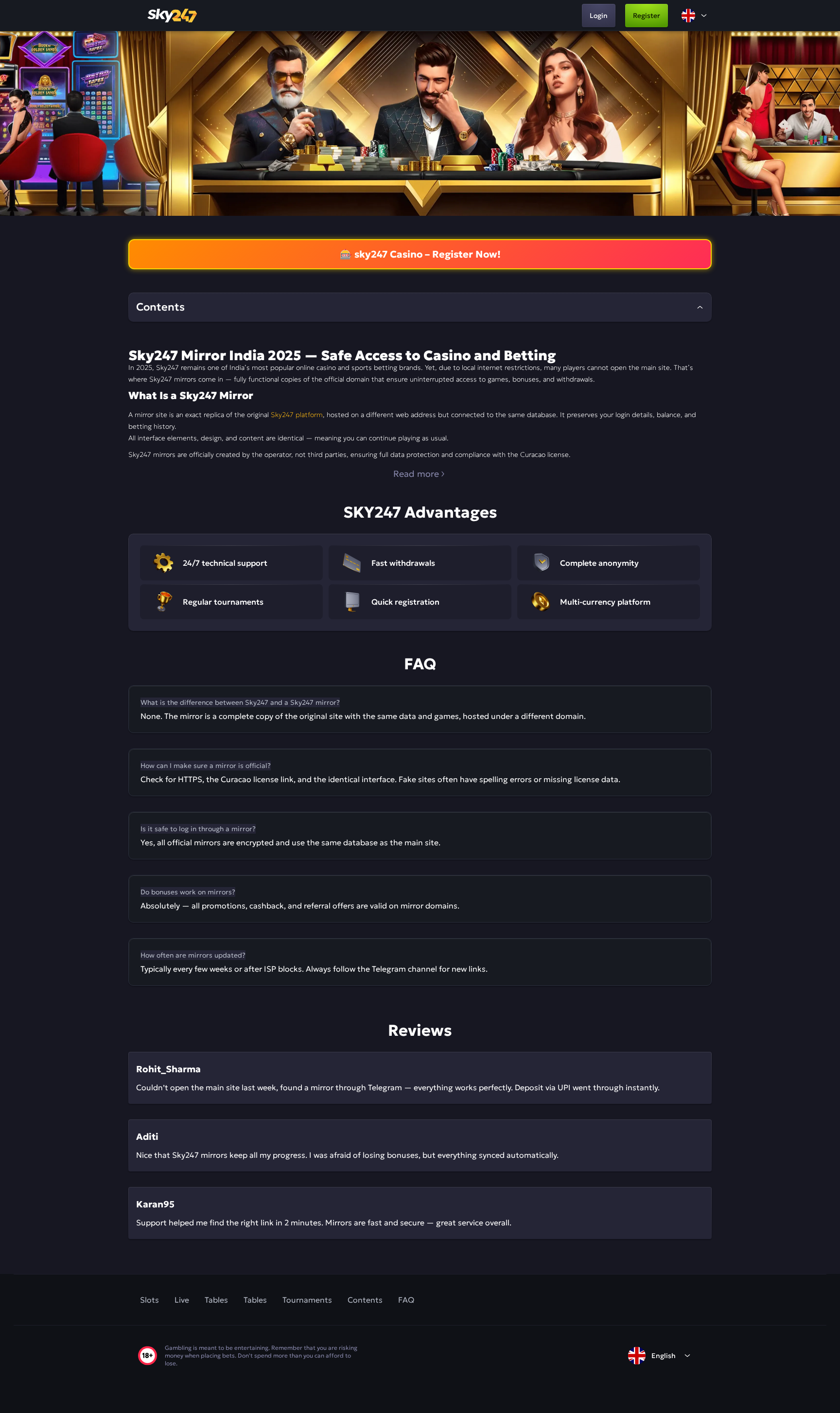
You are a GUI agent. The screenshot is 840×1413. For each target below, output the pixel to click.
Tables (216, 1300)
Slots (149, 1300)
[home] (173, 15)
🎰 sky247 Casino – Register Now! (420, 254)
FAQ (406, 1300)
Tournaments (307, 1300)
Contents (365, 1300)
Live (182, 1300)
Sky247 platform (297, 414)
